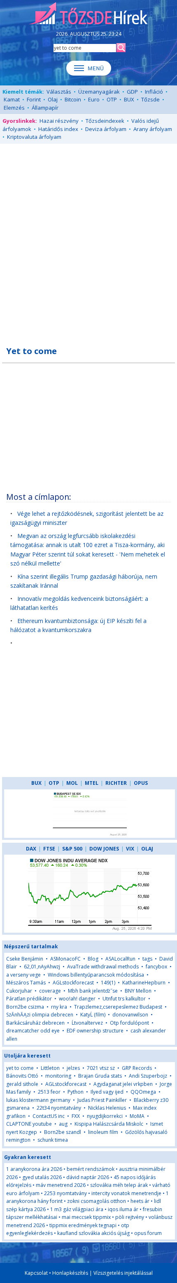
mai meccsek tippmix (86, 1217)
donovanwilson (130, 1014)
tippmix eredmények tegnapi (82, 1225)
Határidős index (58, 129)
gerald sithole (22, 1084)
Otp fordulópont (130, 1022)
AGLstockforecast (73, 982)
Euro (94, 99)
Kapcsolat (36, 1272)
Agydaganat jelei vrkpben (123, 1084)
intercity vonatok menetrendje (126, 1193)
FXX (76, 1116)
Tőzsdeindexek (105, 120)
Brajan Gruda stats (100, 1075)
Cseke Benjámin (24, 958)
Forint (34, 99)
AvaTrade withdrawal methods (103, 966)
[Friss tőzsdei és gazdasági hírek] (88, 14)
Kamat (12, 99)
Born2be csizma (25, 1006)
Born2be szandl (62, 1132)
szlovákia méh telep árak (119, 1185)
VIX (130, 848)
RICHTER (116, 782)
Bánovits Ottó (22, 1075)
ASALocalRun (120, 958)
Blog (93, 958)
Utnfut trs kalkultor (124, 998)
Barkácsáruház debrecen (35, 1022)
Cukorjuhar (19, 990)
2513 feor (49, 1091)
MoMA (137, 1116)
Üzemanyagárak (99, 91)
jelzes (73, 1068)
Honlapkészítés (70, 1272)
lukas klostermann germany (38, 1100)
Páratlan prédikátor (29, 998)
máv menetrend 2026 (61, 1185)
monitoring (58, 1075)
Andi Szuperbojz (148, 1075)
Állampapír (45, 107)
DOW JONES (104, 848)
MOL (72, 782)
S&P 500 (72, 848)
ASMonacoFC (65, 958)
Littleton (50, 1068)
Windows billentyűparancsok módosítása (96, 974)
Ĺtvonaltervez (88, 1022)
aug (63, 1123)
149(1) (108, 982)
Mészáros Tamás (26, 982)
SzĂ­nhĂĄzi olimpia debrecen (39, 1014)
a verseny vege (23, 974)
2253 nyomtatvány (65, 1193)
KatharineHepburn (143, 982)
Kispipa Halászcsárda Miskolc (109, 1123)
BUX (129, 99)
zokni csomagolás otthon (96, 1201)
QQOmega (143, 1091)
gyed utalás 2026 (42, 1177)
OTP (112, 99)
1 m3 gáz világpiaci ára (76, 1209)
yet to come (20, 1068)
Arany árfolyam (152, 129)
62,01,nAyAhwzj (42, 966)
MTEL (91, 782)
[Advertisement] (88, 240)
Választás (59, 91)
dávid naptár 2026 (87, 1177)
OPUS (141, 782)
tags (147, 958)
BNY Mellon (138, 990)
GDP (132, 91)
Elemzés (14, 107)
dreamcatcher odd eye (33, 1030)
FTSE (49, 848)
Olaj (53, 99)
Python (76, 1091)
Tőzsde (150, 99)
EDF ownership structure (95, 1030)
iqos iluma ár (123, 1209)
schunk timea (52, 1139)
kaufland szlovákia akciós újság (93, 1233)
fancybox (156, 966)
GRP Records (137, 1068)
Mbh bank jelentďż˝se (93, 990)
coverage (50, 990)
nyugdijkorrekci (105, 1116)
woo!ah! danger (77, 998)
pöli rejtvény (129, 1217)
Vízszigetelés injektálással (123, 1272)
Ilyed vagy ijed (107, 1091)
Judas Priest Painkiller (102, 1100)
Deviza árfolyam (105, 129)
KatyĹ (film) (92, 1014)
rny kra (59, 1006)
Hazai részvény (59, 120)
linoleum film (103, 1132)
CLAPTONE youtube (29, 1123)
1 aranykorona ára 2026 (34, 1169)
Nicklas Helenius (107, 1107)
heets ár (139, 1201)
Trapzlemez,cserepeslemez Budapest (118, 1006)
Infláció (154, 91)
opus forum (148, 1233)
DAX (31, 848)
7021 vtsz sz (101, 1068)
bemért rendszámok (90, 1169)
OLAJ (147, 848)
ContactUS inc (49, 1116)
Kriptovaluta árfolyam (34, 136)
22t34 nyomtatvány (59, 1107)
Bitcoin (73, 99)
